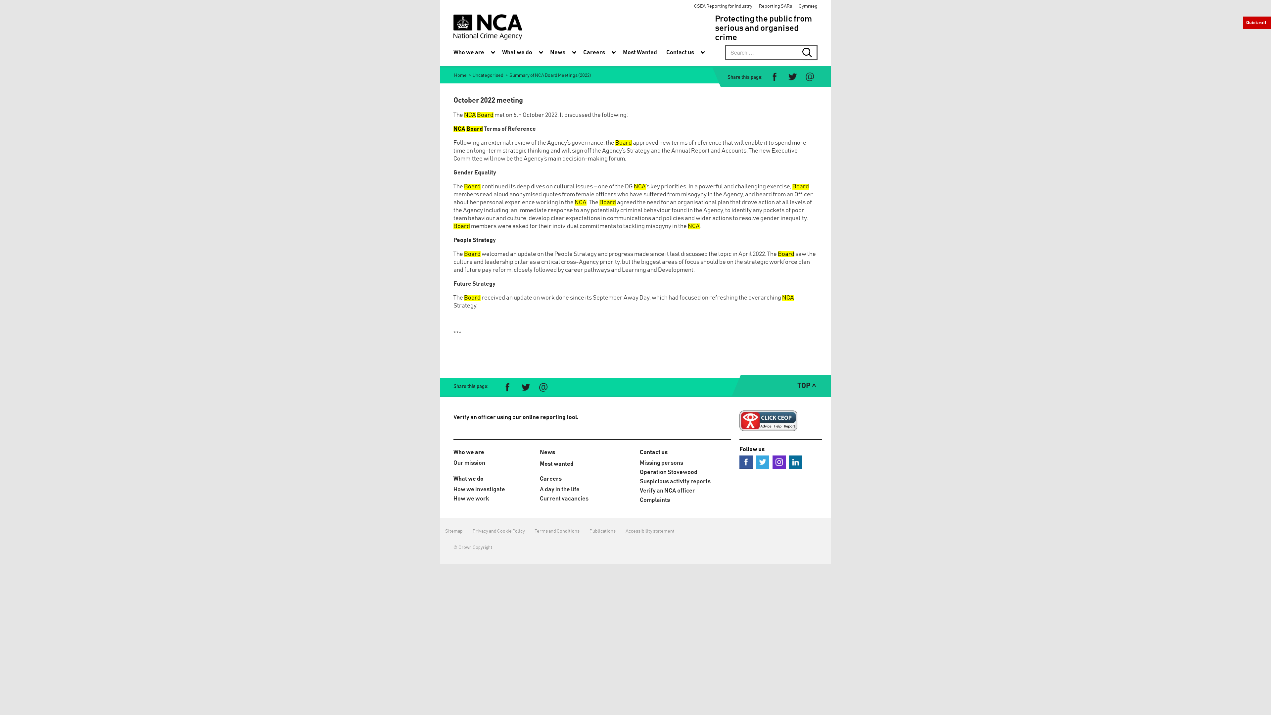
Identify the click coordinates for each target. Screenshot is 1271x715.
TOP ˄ (807, 386)
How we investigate (479, 490)
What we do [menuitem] (517, 53)
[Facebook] (746, 462)
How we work (471, 499)
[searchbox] (771, 52)
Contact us (654, 452)
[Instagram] (779, 462)
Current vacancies (564, 499)
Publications (602, 531)
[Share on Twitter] (792, 77)
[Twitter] (762, 462)
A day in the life (560, 490)
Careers (551, 479)
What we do (468, 479)
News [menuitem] (557, 53)
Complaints (655, 500)
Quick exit (1256, 23)
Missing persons (661, 463)
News (547, 452)
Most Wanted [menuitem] (640, 53)
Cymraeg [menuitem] (808, 6)
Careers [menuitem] (594, 53)
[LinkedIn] (795, 462)
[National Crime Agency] (487, 27)
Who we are (468, 452)
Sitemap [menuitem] (454, 531)
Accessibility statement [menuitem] (650, 531)
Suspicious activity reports (675, 482)
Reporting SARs (775, 6)
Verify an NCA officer (667, 491)
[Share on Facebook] (774, 77)
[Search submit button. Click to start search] (810, 52)
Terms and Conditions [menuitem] (557, 531)
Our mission (469, 463)
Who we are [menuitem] (468, 53)
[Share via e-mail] (810, 77)
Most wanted (557, 464)
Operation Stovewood (668, 472)
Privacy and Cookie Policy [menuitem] (499, 531)
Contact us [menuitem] (680, 53)
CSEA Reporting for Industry (723, 6)
